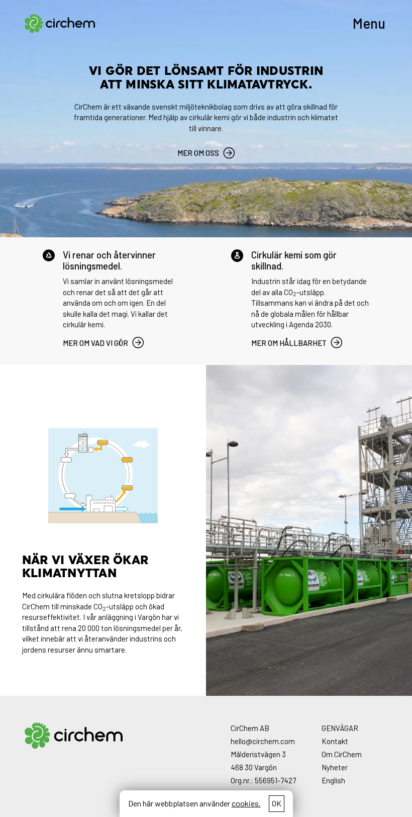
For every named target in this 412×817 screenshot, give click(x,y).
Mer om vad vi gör (95, 342)
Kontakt (335, 741)
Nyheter (335, 767)
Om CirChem (342, 754)
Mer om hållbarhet (289, 342)
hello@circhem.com (263, 741)
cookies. (246, 803)
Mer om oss (198, 152)
